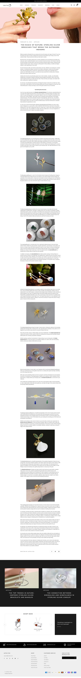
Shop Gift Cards (34, 667)
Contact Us (46, 661)
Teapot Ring (18, 629)
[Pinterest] (12, 658)
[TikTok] (17, 658)
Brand (58, 5)
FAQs (45, 663)
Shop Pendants (34, 659)
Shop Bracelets (34, 663)
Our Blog (45, 657)
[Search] (71, 5)
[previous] (4, 624)
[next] (51, 624)
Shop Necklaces (34, 661)
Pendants (33, 5)
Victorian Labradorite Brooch (42, 104)
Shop (53, 5)
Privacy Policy (46, 665)
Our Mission (46, 659)
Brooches (47, 5)
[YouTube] (15, 658)
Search (45, 655)
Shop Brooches (34, 665)
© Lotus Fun (8, 671)
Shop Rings (33, 655)
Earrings (27, 5)
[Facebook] (4, 658)
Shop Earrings (33, 657)
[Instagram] (9, 658)
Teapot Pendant (38, 629)
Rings (21, 5)
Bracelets (40, 5)
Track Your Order (47, 667)
